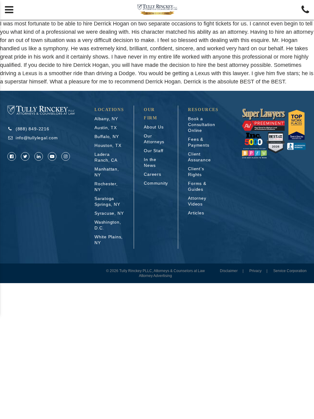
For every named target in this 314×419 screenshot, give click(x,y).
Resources (203, 109)
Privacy (255, 271)
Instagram (65, 156)
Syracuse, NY (109, 213)
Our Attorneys (154, 138)
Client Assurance (199, 157)
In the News (150, 162)
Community (156, 183)
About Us (153, 127)
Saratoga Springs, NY (107, 201)
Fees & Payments (198, 142)
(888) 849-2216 (32, 128)
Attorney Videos (197, 201)
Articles (196, 212)
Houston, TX (107, 145)
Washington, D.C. (107, 225)
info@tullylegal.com (37, 137)
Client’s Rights (196, 171)
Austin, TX (105, 127)
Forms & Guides (197, 186)
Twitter (25, 156)
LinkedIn (38, 156)
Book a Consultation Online (201, 124)
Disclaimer (229, 271)
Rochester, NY (106, 186)
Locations (109, 109)
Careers (152, 174)
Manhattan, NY (106, 172)
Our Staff (153, 150)
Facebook (11, 156)
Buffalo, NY (106, 136)
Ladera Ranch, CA (105, 157)
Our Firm (150, 113)
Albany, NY (106, 118)
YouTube (52, 156)
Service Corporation (290, 271)
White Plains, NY (108, 239)
